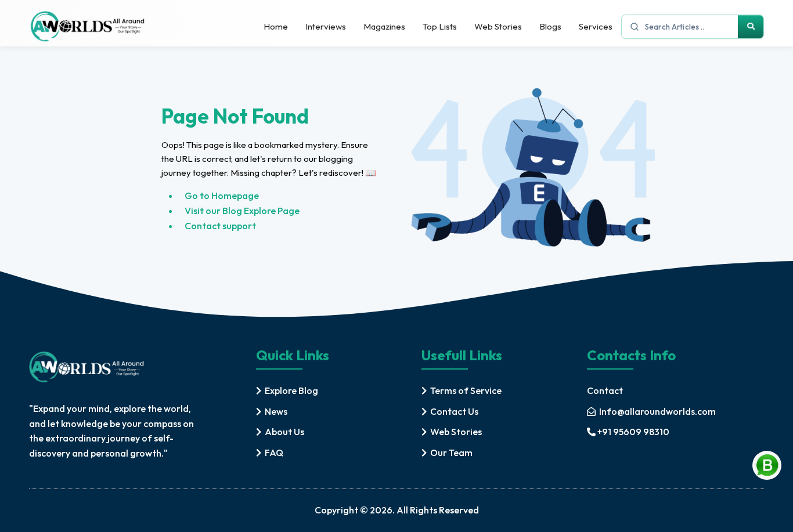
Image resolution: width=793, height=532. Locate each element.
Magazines (384, 26)
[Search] (750, 26)
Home (276, 26)
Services (595, 26)
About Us (284, 431)
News (276, 411)
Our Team (451, 452)
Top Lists (440, 26)
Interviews (325, 26)
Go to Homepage (222, 195)
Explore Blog (291, 390)
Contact (605, 390)
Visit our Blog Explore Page (242, 210)
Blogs (550, 26)
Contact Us (454, 411)
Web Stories (498, 26)
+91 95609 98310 (633, 431)
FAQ (274, 452)
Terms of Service (466, 390)
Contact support (220, 225)
